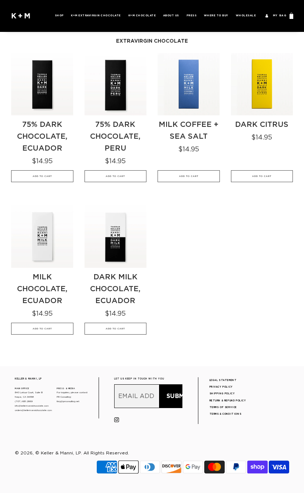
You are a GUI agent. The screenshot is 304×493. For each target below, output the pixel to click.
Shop (59, 15)
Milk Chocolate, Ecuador (42, 288)
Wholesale (246, 15)
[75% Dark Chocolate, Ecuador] (42, 84)
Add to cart (42, 176)
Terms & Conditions (225, 414)
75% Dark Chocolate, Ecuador (42, 136)
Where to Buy (216, 15)
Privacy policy (221, 386)
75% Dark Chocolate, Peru (115, 136)
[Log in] (266, 15)
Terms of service (223, 407)
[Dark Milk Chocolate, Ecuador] (116, 237)
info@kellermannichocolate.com (32, 405)
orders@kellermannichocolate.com (33, 410)
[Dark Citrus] (262, 84)
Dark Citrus (261, 124)
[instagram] (116, 420)
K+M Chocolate (142, 15)
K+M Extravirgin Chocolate (96, 15)
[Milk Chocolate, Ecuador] (42, 237)
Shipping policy (222, 393)
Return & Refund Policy (227, 400)
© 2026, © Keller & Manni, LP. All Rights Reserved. (72, 453)
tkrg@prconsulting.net (68, 401)
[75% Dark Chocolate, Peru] (116, 84)
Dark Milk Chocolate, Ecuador (115, 288)
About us (171, 15)
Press (191, 15)
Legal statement (223, 380)
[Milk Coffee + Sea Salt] (189, 84)
